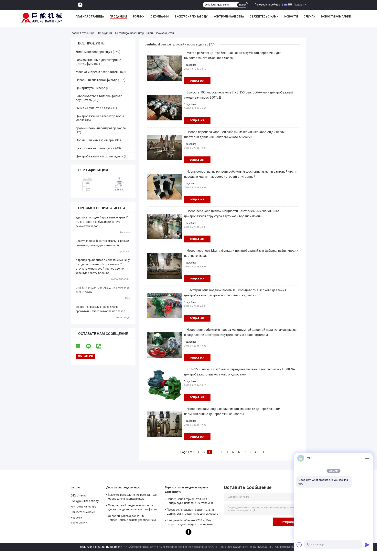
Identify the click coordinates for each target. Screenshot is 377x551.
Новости (291, 16)
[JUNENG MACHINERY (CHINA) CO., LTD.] (41, 17)
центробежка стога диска (95, 148)
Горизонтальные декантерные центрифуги (186, 489)
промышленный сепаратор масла (101, 128)
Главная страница (90, 16)
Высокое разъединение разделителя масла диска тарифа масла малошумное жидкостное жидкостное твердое (133, 497)
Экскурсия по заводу (191, 16)
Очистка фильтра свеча (93, 108)
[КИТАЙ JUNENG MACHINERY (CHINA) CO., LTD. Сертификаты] (87, 184)
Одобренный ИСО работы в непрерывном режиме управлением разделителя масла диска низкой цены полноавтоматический (134, 518)
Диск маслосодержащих (94, 52)
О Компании (159, 16)
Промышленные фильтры (95, 140)
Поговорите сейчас (267, 4)
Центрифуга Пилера (90, 88)
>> (256, 452)
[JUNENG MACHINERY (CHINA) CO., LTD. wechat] (101, 346)
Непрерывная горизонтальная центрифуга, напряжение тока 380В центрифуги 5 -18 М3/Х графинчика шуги (191, 501)
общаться (197, 80)
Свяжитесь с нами (264, 16)
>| (263, 452)
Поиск (242, 4)
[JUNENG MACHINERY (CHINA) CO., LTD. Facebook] (80, 4)
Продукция (118, 16)
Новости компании (336, 16)
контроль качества (228, 16)
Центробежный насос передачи (99, 156)
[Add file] (299, 544)
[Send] (367, 544)
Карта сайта (79, 523)
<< (203, 452)
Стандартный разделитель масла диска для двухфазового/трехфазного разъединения (133, 508)
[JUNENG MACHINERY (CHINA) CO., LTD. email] (80, 346)
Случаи (309, 16)
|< (198, 452)
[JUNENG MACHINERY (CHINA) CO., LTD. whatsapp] (91, 346)
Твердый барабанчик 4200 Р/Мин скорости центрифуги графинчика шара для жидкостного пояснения (190, 523)
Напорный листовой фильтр (96, 80)
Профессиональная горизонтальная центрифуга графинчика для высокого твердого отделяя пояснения (192, 512)
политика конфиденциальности (101, 546)
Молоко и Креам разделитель (97, 72)
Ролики (139, 16)
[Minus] (367, 458)
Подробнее (190, 65)
